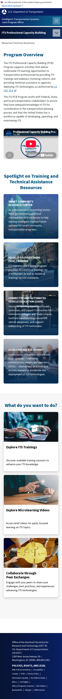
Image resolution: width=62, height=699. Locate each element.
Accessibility (38, 669)
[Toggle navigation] (56, 21)
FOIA (23, 673)
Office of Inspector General (22, 686)
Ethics (14, 682)
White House (39, 690)
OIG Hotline (41, 686)
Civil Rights (24, 682)
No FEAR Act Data (38, 678)
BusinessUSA (17, 690)
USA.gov (28, 690)
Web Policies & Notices (21, 669)
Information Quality (20, 678)
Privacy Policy (33, 673)
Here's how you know (11, 5)
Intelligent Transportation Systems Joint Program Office (20, 21)
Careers (15, 673)
